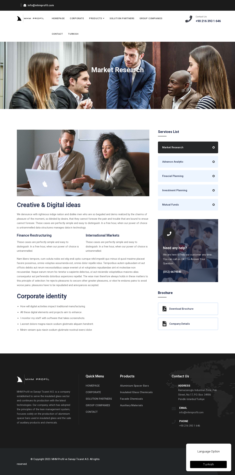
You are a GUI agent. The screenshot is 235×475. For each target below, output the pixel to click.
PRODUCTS (95, 18)
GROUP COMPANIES (151, 18)
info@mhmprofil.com (191, 412)
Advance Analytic (172, 161)
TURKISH (73, 34)
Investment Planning (174, 190)
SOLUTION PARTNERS (122, 18)
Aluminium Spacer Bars (134, 385)
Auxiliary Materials (131, 405)
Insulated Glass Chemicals (136, 392)
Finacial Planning (172, 176)
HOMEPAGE (58, 18)
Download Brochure (181, 308)
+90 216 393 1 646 (189, 425)
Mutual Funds (170, 204)
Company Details (179, 323)
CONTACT (57, 34)
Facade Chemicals (131, 398)
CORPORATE (77, 18)
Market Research (172, 147)
